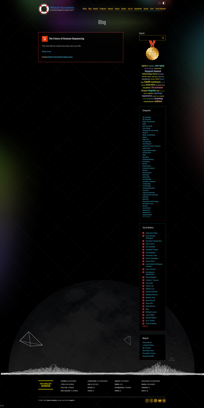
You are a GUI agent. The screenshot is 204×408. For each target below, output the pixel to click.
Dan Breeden (150, 247)
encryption (146, 217)
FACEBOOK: (64, 381)
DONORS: (117, 384)
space (144, 99)
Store (152, 9)
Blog (89, 9)
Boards (95, 9)
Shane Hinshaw (151, 292)
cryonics (145, 190)
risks (158, 96)
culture (160, 76)
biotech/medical (62, 57)
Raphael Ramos (152, 295)
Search (163, 37)
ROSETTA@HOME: (66, 391)
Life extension (157, 87)
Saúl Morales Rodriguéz (151, 237)
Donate (123, 9)
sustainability (150, 99)
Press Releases (160, 9)
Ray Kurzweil (147, 126)
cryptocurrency (155, 77)
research (154, 96)
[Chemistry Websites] (152, 51)
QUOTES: (144, 391)
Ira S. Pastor (150, 321)
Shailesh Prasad (52, 57)
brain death (144, 77)
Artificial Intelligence (149, 68)
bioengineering (148, 159)
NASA (158, 91)
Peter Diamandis (148, 122)
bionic (144, 164)
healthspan (156, 82)
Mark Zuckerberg (148, 135)
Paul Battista (150, 253)
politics (145, 93)
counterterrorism (148, 188)
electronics (146, 212)
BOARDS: (144, 384)
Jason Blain (150, 315)
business (145, 175)
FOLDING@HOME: (119, 387)
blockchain (161, 74)
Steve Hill (149, 303)
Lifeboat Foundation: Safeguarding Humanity (56, 9)
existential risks (146, 79)
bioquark (149, 71)
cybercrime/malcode (150, 195)
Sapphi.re (71, 400)
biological (146, 162)
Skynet (145, 133)
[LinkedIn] (155, 400)
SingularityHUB (148, 356)
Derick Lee (149, 286)
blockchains (147, 173)
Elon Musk (146, 128)
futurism (70, 57)
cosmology (146, 186)
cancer (149, 77)
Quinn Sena (150, 244)
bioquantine (157, 68)
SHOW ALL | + (145, 326)
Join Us (130, 9)
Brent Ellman (150, 306)
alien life (145, 139)
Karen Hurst (150, 261)
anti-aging (159, 66)
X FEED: (63, 384)
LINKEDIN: (117, 381)
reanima (150, 93)
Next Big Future (148, 351)
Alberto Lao (150, 289)
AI (147, 66)
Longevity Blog (148, 345)
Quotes (146, 9)
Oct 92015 (44, 39)
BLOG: (89, 384)
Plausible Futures (148, 353)
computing (146, 184)
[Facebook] (147, 400)
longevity (152, 90)
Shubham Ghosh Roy (154, 241)
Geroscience (147, 342)
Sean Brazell (150, 300)
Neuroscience (162, 91)
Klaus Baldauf (151, 277)
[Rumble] (164, 400)
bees (144, 155)
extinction (152, 79)
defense (145, 199)
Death (163, 76)
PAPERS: (90, 391)
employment (147, 215)
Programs (103, 9)
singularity (161, 96)
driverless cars (147, 204)
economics (146, 208)
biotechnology (147, 74)
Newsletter (138, 9)
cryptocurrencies (148, 193)
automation (146, 153)
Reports (110, 9)
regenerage (157, 93)
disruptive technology (150, 201)
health (147, 82)
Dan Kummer (151, 269)
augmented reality (149, 150)
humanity (163, 82)
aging (144, 66)
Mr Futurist (146, 348)
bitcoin (155, 74)
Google (142, 82)
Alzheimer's (152, 66)
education (146, 210)
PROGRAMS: (145, 387)
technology (158, 99)
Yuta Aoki (149, 283)
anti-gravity (146, 142)
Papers (117, 9)
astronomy (146, 148)
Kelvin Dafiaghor (152, 258)
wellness (158, 101)
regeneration (147, 96)
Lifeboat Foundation (52, 400)
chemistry (146, 177)
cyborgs (145, 197)
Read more (46, 51)
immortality (150, 85)
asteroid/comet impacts (151, 146)
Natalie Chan (150, 298)
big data (145, 157)
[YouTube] (160, 400)
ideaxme (143, 85)
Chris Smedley (151, 324)
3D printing (146, 117)
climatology (146, 179)
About (85, 9)
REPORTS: (90, 387)
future (157, 79)
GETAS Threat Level (45, 385)
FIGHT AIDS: (64, 387)
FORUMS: (117, 391)
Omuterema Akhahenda (150, 273)
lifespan (144, 91)
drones (145, 206)
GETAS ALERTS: (146, 381)
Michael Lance (151, 312)
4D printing (146, 119)
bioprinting (146, 166)
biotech (157, 71)
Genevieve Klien (151, 233)
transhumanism (149, 102)
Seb (147, 309)
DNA (144, 124)
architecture (146, 144)
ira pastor (146, 88)
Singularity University (150, 130)
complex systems (149, 181)
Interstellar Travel (160, 85)
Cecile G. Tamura (152, 280)
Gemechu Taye (151, 255)
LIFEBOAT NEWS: (92, 381)
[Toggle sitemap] (159, 3)
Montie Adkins (151, 318)
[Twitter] (151, 400)
